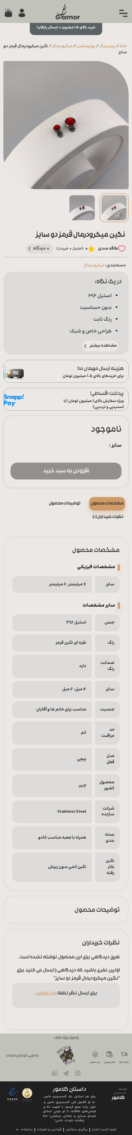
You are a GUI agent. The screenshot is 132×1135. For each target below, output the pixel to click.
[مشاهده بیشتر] (85, 346)
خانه (123, 46)
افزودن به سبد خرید (66, 471)
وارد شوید (46, 993)
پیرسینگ (107, 46)
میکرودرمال (62, 46)
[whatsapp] (54, 1073)
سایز (116, 445)
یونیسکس (85, 46)
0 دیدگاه (41, 248)
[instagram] (77, 1073)
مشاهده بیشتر (103, 345)
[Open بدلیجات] (17, 1129)
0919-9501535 (66, 1039)
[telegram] (66, 1073)
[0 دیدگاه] (29, 249)
